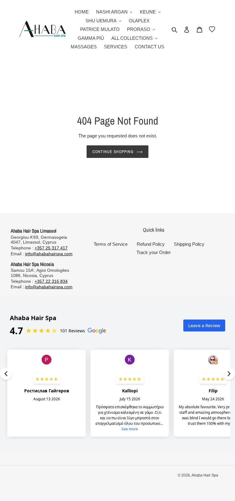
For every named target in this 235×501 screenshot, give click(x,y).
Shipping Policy (189, 244)
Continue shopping (112, 151)
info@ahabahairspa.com (49, 253)
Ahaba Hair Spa (205, 475)
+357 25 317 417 (51, 247)
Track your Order (153, 252)
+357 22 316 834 (51, 281)
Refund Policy (151, 244)
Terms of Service (111, 244)
